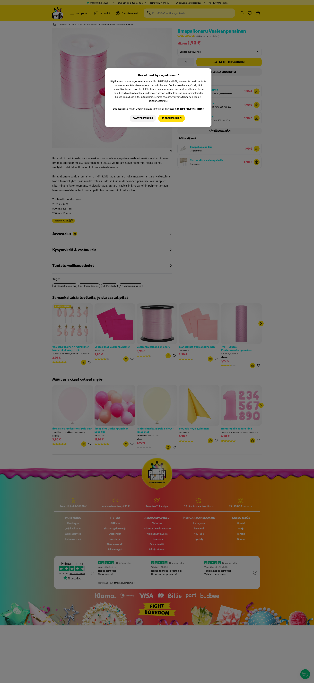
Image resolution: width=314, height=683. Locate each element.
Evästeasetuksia (143, 118)
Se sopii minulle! (172, 118)
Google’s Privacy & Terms (189, 108)
